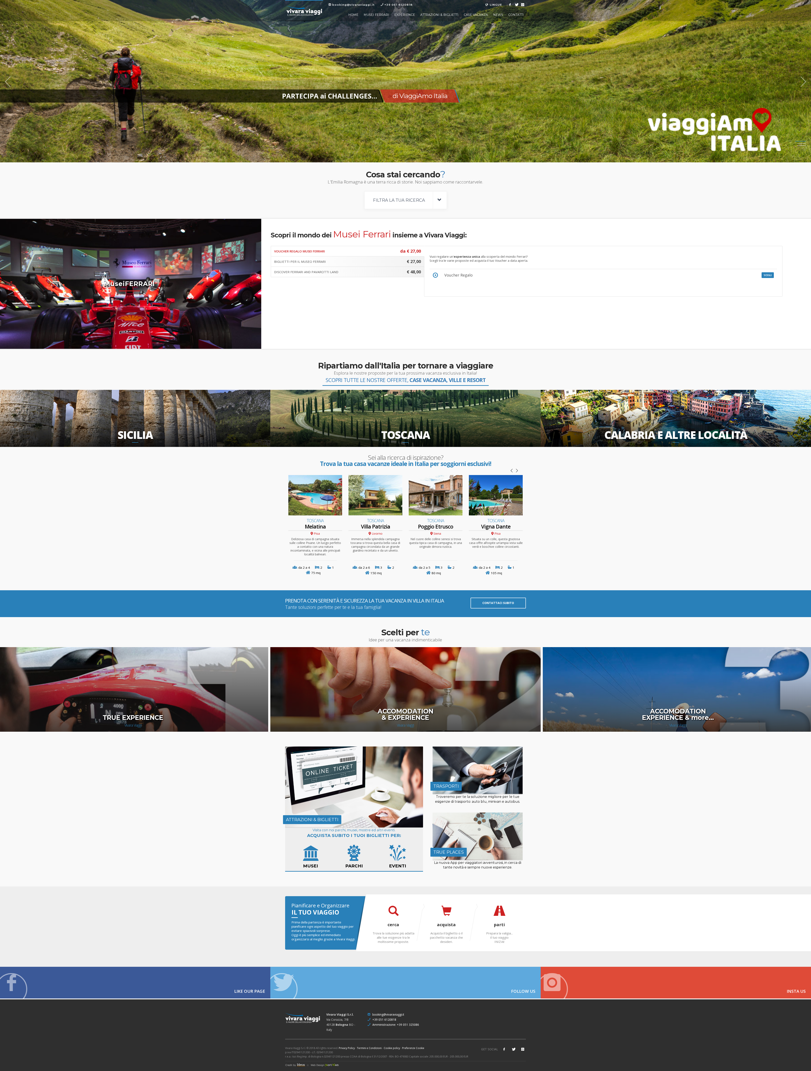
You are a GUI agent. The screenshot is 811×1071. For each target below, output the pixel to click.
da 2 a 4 (364, 567)
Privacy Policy (347, 1048)
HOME (353, 15)
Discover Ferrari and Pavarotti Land (347, 272)
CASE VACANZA (476, 15)
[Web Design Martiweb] (324, 1065)
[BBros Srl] (296, 1065)
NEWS (498, 15)
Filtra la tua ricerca (399, 200)
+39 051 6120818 (383, 1020)
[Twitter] (516, 4)
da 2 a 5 (304, 567)
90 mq (376, 573)
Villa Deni (436, 526)
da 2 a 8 (484, 568)
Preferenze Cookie (413, 1048)
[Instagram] (523, 4)
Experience (404, 15)
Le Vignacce (315, 526)
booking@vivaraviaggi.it (387, 1014)
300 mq (496, 573)
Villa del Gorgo (496, 526)
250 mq (436, 573)
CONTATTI (516, 15)
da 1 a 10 (424, 567)
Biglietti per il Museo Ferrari (347, 261)
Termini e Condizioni (369, 1048)
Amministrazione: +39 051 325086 (395, 1025)
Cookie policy (392, 1048)
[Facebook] (510, 4)
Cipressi (375, 526)
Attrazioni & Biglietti (439, 15)
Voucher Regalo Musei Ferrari (347, 251)
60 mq (315, 573)
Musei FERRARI (376, 15)
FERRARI (330, 96)
